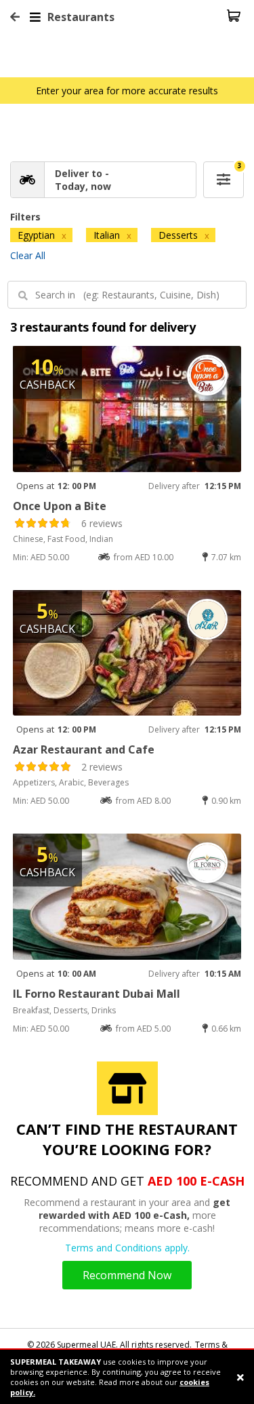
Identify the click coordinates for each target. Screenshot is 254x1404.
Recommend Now (127, 1275)
